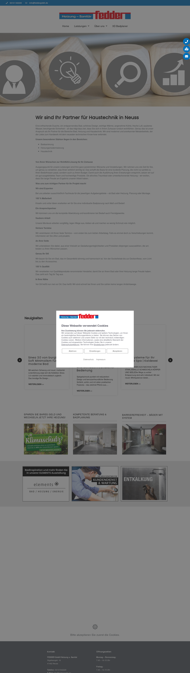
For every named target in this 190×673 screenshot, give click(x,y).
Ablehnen (73, 351)
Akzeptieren (117, 351)
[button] (186, 41)
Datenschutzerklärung (70, 344)
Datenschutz (88, 359)
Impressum (100, 359)
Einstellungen (94, 351)
